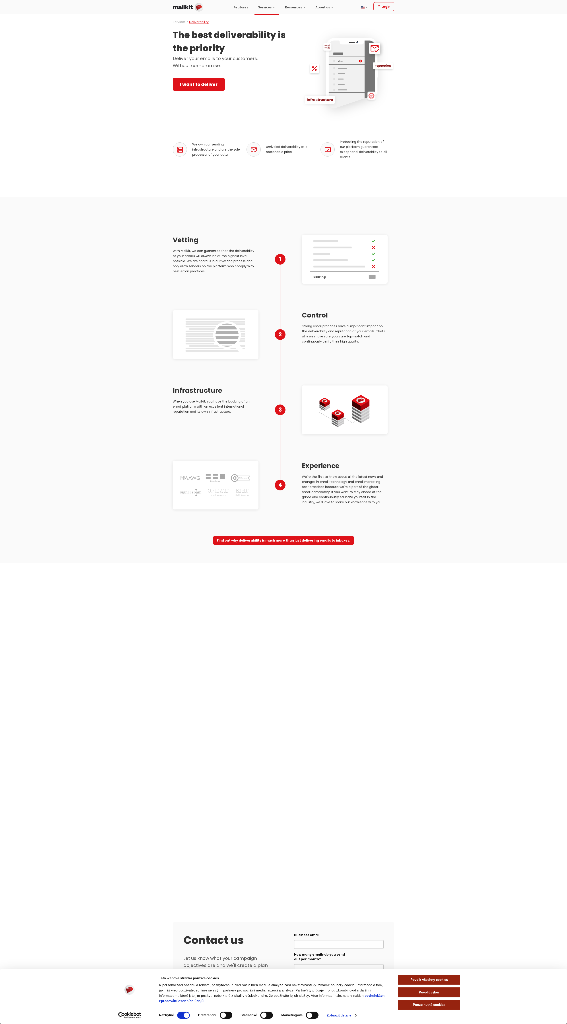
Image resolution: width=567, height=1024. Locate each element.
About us (322, 7)
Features (241, 7)
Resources (293, 7)
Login (385, 6)
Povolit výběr (429, 992)
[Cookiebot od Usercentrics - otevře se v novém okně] (129, 1015)
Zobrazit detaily (339, 1015)
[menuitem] (241, 7)
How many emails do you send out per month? (319, 956)
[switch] (226, 1015)
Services (265, 7)
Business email (306, 935)
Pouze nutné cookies (429, 1005)
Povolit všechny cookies (429, 979)
